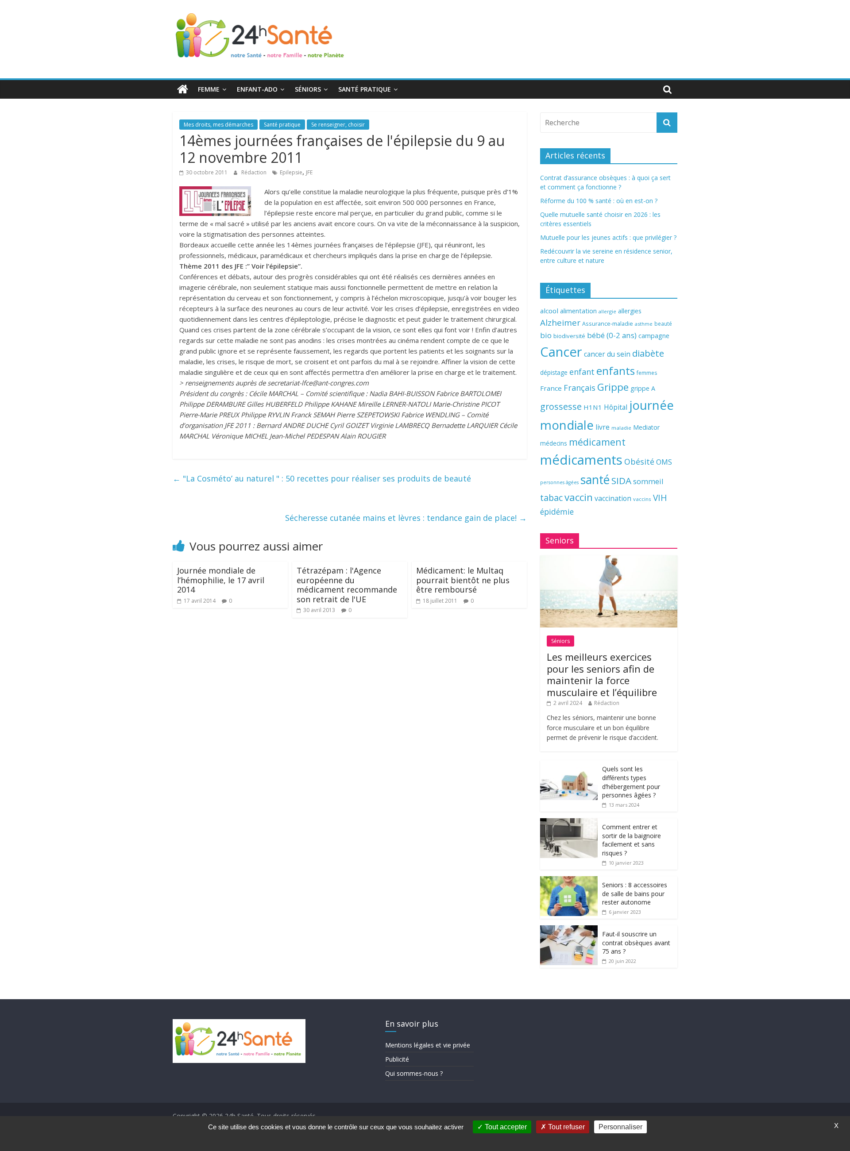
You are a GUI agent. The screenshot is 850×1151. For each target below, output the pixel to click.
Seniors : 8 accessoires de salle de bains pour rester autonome (634, 893)
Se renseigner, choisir (338, 124)
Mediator (646, 427)
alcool (549, 310)
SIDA (621, 480)
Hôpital (615, 407)
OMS (664, 462)
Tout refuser (565, 1127)
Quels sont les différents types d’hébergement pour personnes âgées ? (631, 782)
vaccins (642, 499)
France (551, 388)
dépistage (554, 372)
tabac (551, 498)
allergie (607, 311)
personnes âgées (559, 482)
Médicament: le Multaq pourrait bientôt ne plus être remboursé (463, 580)
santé (595, 480)
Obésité (639, 461)
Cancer (561, 352)
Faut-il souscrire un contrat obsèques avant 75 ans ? (636, 942)
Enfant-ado (257, 89)
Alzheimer (560, 322)
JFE (309, 172)
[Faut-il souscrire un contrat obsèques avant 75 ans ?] (569, 930)
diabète (648, 353)
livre (602, 427)
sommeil (648, 481)
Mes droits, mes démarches (218, 124)
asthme (644, 323)
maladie (621, 427)
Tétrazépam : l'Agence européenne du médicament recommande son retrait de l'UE (347, 584)
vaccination (613, 498)
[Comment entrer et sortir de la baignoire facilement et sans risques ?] (569, 823)
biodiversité (569, 336)
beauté (663, 323)
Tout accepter (505, 1127)
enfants (615, 370)
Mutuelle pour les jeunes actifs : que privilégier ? (608, 237)
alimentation (578, 311)
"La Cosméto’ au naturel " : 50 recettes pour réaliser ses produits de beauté (322, 478)
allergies (629, 311)
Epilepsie (291, 172)
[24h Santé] (183, 89)
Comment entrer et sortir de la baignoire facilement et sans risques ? (631, 840)
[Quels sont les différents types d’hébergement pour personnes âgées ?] (569, 765)
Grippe (613, 387)
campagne (653, 335)
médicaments (581, 460)
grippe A (642, 388)
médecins (553, 443)
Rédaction (254, 172)
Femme (209, 89)
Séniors (308, 89)
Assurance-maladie (607, 323)
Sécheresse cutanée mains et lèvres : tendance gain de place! (406, 517)
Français (579, 387)
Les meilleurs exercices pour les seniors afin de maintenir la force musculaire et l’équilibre (602, 674)
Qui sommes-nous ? (414, 1073)
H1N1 (592, 407)
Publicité (397, 1059)
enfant (582, 371)
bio (546, 335)
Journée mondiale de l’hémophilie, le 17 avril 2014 (220, 580)
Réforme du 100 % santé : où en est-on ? (598, 200)
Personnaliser (620, 1127)
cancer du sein (607, 354)
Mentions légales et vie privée (427, 1045)
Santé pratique (364, 89)
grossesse (561, 406)
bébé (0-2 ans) (612, 335)
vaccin (578, 497)
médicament (597, 441)
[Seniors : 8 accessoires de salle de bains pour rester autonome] (569, 881)
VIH (660, 498)
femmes (647, 373)
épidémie (557, 511)
